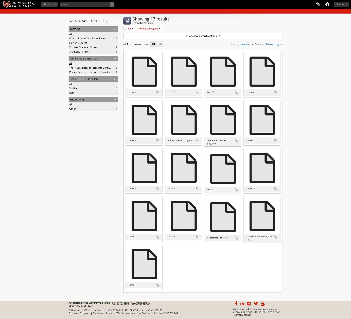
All (70, 34)
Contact (73, 313)
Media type (77, 99)
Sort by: (234, 44)
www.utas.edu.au (140, 302)
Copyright (85, 313)
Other (72, 108)
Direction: (260, 44)
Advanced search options (203, 36)
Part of (75, 28)
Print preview (134, 44)
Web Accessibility (125, 313)
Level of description (84, 78)
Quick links (327, 4)
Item (71, 92)
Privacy (110, 313)
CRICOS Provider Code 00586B (146, 310)
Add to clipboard (158, 92)
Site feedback (144, 313)
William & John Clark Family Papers (88, 38)
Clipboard (318, 4)
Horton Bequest (78, 42)
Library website (120, 302)
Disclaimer (98, 313)
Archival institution (84, 58)
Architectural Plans (79, 51)
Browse (48, 4)
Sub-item (74, 88)
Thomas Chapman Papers (83, 47)
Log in (340, 4)
